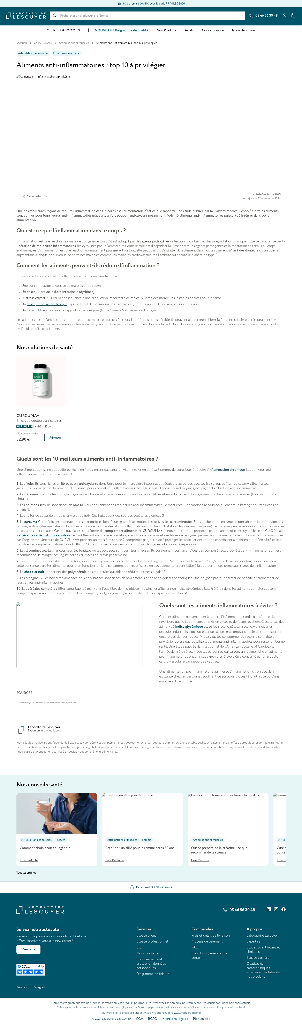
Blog (139, 947)
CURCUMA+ (27, 416)
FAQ (194, 947)
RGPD (152, 1019)
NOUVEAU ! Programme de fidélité (121, 30)
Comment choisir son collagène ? (45, 847)
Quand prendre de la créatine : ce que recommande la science (219, 850)
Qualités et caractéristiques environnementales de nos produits (263, 970)
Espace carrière (258, 957)
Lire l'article (29, 860)
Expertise (254, 941)
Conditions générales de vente (209, 955)
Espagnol (39, 987)
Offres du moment (64, 30)
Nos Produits (166, 30)
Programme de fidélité (152, 973)
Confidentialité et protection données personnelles (151, 963)
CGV (139, 1019)
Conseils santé (213, 30)
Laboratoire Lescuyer (262, 935)
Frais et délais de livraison (210, 935)
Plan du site (201, 1019)
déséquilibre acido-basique (47, 304)
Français (21, 987)
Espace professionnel (152, 941)
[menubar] (151, 30)
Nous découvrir (243, 30)
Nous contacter (148, 953)
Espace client (146, 935)
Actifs (189, 30)
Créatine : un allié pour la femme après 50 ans (139, 847)
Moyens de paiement (207, 941)
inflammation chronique (227, 469)
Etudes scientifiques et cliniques (263, 949)
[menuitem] (64, 30)
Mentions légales (175, 1019)
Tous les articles (26, 873)
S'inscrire (28, 949)
